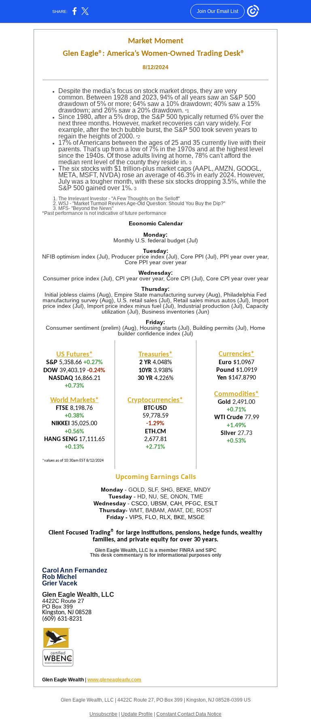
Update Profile (137, 714)
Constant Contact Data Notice (189, 714)
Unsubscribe (103, 714)
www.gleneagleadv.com (114, 680)
